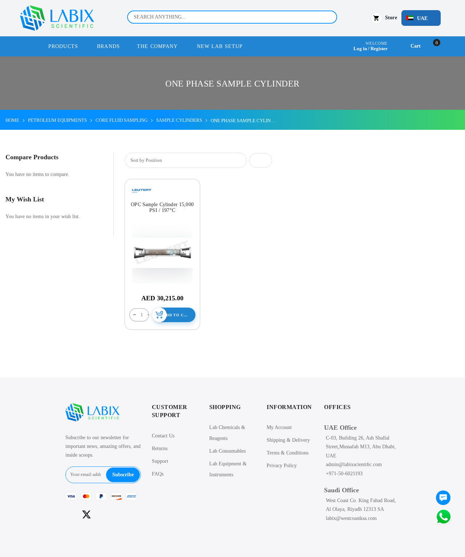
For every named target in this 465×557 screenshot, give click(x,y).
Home (12, 120)
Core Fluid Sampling (121, 120)
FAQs (157, 474)
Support (160, 461)
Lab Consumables (227, 451)
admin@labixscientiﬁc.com (354, 464)
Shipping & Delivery (288, 440)
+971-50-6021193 (344, 473)
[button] (421, 18)
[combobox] (232, 17)
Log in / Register (370, 48)
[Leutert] (142, 190)
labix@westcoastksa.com (351, 518)
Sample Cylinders (179, 120)
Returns (159, 448)
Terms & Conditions (287, 453)
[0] (443, 498)
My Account (279, 427)
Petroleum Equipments (57, 120)
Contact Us (163, 435)
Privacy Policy (282, 465)
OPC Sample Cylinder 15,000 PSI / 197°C (162, 207)
